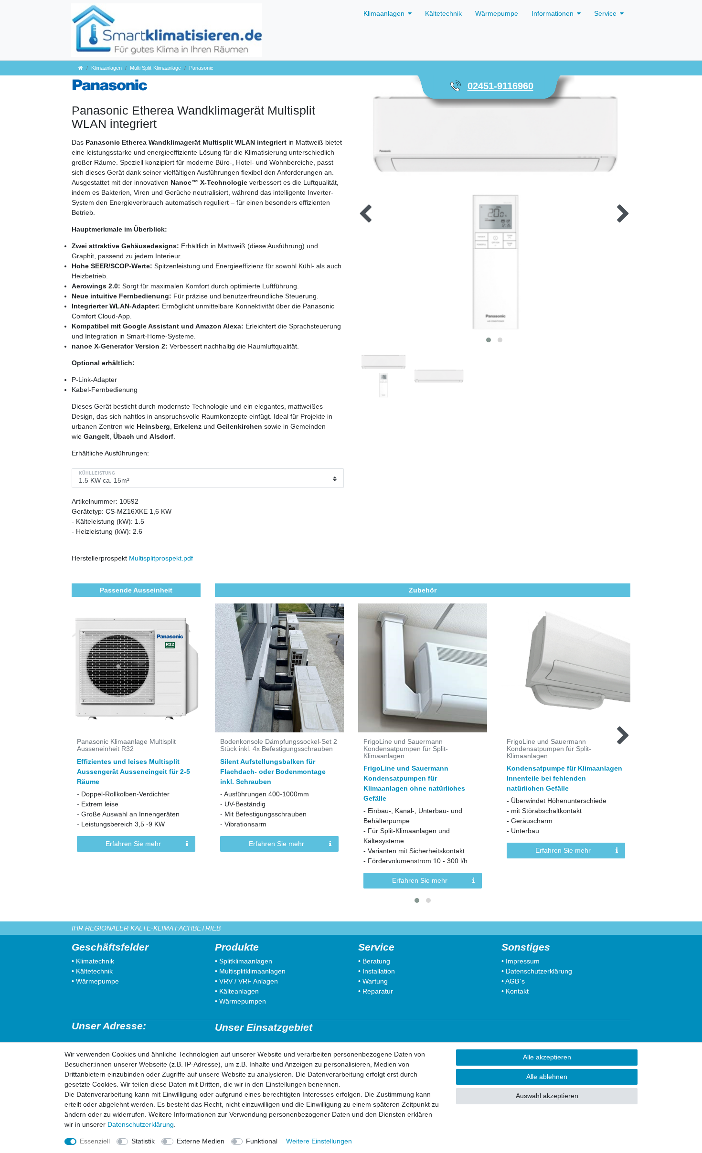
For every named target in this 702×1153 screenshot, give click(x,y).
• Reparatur (375, 991)
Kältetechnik (443, 13)
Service (605, 13)
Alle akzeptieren (547, 1057)
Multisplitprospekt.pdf (161, 558)
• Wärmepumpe (95, 981)
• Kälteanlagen (237, 991)
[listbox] (279, 667)
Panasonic (201, 68)
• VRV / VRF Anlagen (246, 981)
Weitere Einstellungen (319, 1141)
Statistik (143, 1141)
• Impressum (520, 961)
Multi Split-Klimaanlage (155, 68)
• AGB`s (513, 981)
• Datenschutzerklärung (536, 971)
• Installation (376, 971)
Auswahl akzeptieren (547, 1096)
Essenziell (95, 1141)
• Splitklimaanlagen (243, 961)
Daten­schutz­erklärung (140, 1124)
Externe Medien (200, 1141)
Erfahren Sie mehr (133, 843)
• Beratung (374, 961)
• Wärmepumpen (240, 1001)
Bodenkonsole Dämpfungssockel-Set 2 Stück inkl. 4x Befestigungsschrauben (278, 745)
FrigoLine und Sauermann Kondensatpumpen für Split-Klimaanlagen (405, 749)
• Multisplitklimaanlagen (250, 971)
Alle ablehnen (546, 1076)
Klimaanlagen (383, 13)
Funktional (261, 1141)
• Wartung (373, 981)
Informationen (553, 13)
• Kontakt (515, 991)
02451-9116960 (500, 86)
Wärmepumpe (496, 13)
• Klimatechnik (93, 961)
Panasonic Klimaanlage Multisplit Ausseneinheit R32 (126, 745)
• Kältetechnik (92, 971)
